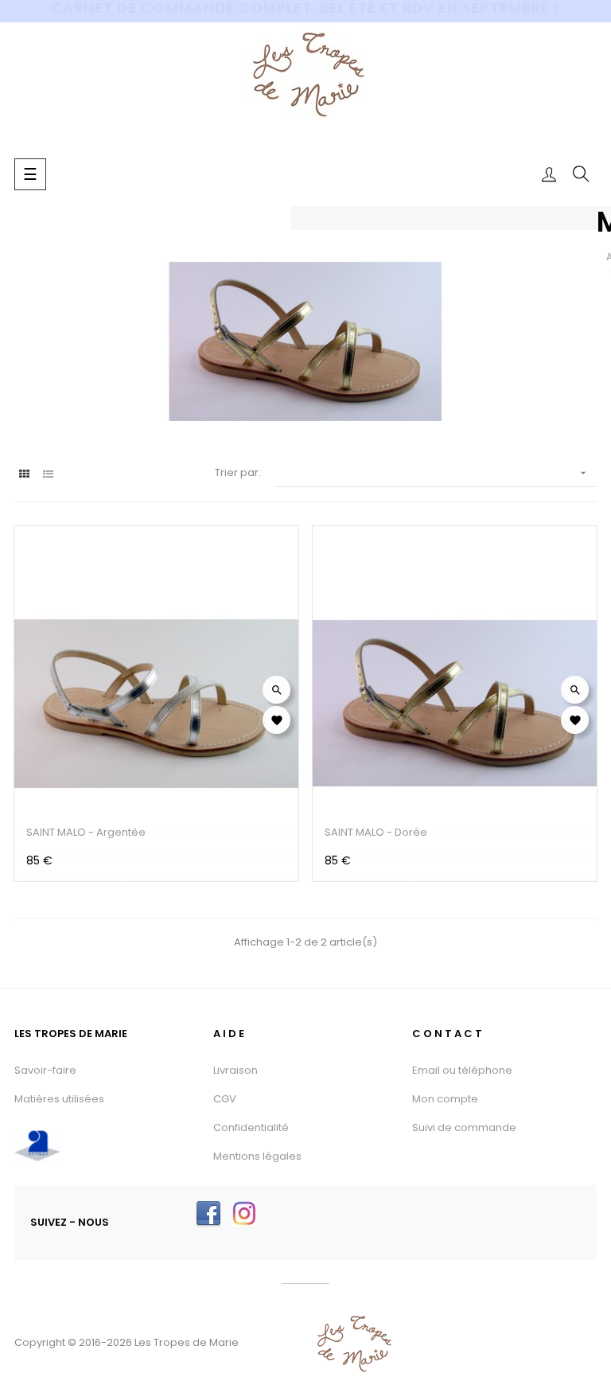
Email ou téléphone (462, 1070)
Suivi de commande (464, 1127)
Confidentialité (251, 1127)
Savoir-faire (45, 1070)
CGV (224, 1098)
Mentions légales (257, 1156)
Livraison (235, 1070)
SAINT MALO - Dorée (376, 832)
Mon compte (445, 1098)
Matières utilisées (59, 1098)
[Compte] (549, 174)
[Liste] (48, 474)
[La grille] (24, 474)
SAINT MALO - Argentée (86, 832)
